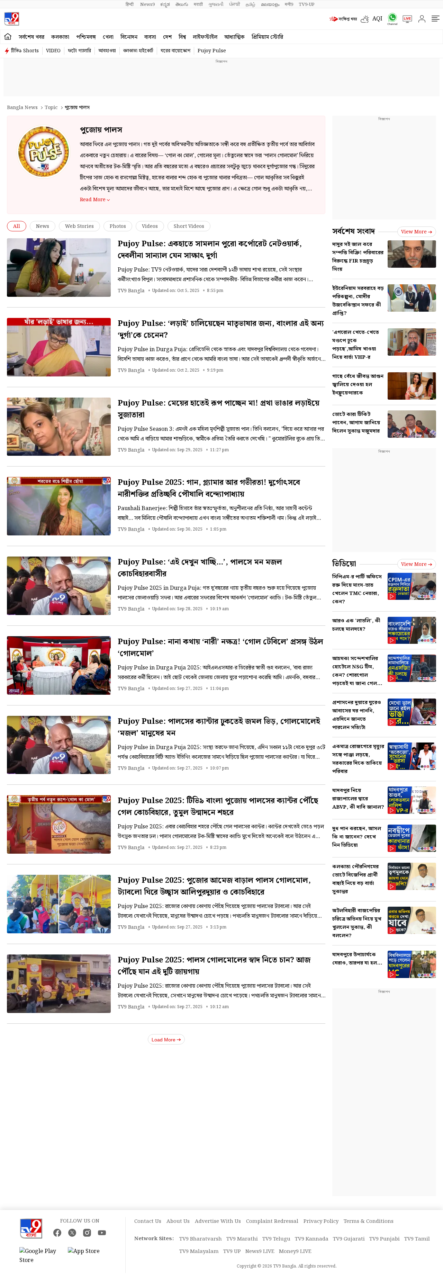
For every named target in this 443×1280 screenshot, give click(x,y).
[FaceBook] (57, 1233)
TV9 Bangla (131, 290)
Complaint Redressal (272, 1221)
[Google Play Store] (40, 1256)
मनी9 (289, 4)
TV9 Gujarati (349, 1239)
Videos (150, 226)
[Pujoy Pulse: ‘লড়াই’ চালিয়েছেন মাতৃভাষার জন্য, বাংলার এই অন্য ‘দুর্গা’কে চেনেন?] (59, 347)
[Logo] (11, 19)
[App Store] (88, 1256)
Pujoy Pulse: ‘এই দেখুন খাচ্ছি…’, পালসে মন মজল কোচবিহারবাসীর (200, 568)
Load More (163, 1039)
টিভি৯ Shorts (25, 51)
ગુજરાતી (216, 4)
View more (414, 232)
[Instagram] (87, 1233)
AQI (377, 19)
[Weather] (366, 19)
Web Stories (79, 226)
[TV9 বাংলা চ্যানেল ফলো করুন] (390, 19)
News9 (147, 4)
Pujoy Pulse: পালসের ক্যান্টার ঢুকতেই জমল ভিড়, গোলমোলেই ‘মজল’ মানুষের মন (219, 727)
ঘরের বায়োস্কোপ (175, 51)
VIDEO (53, 51)
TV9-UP (307, 4)
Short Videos (189, 226)
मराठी (198, 4)
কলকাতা (60, 37)
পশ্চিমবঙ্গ (86, 37)
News (42, 226)
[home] (8, 36)
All (16, 226)
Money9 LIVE (295, 1251)
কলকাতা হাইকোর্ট (138, 51)
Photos (118, 226)
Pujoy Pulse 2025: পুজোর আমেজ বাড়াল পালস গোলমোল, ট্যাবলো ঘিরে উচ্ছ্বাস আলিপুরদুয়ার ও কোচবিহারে (214, 886)
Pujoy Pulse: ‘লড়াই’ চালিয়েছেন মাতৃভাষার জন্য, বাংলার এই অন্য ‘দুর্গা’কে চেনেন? (221, 329)
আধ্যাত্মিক (234, 37)
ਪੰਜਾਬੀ (234, 4)
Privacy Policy (321, 1221)
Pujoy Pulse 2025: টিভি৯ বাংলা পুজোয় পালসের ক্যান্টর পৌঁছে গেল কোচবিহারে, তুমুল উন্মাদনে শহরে (218, 807)
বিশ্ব (182, 37)
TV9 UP (232, 1251)
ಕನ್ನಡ (165, 4)
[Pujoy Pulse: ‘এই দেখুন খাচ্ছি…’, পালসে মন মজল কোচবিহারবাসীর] (59, 586)
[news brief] (343, 19)
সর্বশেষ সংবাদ (353, 231)
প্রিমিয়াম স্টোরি (267, 37)
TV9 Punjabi (384, 1239)
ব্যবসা (150, 37)
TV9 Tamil (417, 1239)
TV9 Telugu (276, 1239)
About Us (178, 1221)
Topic (51, 108)
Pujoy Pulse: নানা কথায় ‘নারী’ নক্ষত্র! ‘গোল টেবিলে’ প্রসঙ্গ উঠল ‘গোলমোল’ (220, 648)
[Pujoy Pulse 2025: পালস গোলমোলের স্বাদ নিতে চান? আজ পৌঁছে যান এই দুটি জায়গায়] (59, 983)
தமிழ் (250, 4)
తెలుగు (181, 4)
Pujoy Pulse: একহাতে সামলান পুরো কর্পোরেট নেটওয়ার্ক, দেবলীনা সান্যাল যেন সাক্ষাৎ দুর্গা (210, 250)
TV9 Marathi (242, 1239)
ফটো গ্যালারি (79, 51)
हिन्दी (130, 4)
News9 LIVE (259, 1251)
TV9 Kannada (311, 1239)
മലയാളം (270, 4)
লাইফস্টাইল (205, 37)
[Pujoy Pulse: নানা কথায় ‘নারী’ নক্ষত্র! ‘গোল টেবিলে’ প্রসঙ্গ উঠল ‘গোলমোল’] (59, 665)
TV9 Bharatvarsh (200, 1239)
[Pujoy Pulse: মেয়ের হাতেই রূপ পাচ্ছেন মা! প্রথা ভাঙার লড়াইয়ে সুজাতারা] (59, 427)
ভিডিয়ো (344, 564)
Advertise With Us (218, 1221)
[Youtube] (102, 1233)
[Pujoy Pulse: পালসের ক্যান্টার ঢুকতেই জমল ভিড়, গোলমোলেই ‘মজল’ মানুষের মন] (59, 745)
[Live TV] (405, 19)
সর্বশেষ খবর (31, 37)
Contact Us (147, 1221)
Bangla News (22, 108)
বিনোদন (128, 37)
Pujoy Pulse (212, 51)
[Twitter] (72, 1233)
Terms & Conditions (369, 1221)
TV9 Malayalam (199, 1251)
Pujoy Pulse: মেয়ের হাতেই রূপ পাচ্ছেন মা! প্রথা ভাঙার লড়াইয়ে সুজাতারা (218, 409)
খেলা (108, 37)
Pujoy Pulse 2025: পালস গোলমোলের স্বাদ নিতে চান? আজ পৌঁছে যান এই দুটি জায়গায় (214, 966)
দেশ (167, 37)
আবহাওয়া (107, 51)
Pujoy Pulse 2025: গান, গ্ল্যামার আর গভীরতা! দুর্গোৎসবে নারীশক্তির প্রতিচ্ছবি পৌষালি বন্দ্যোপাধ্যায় (209, 488)
